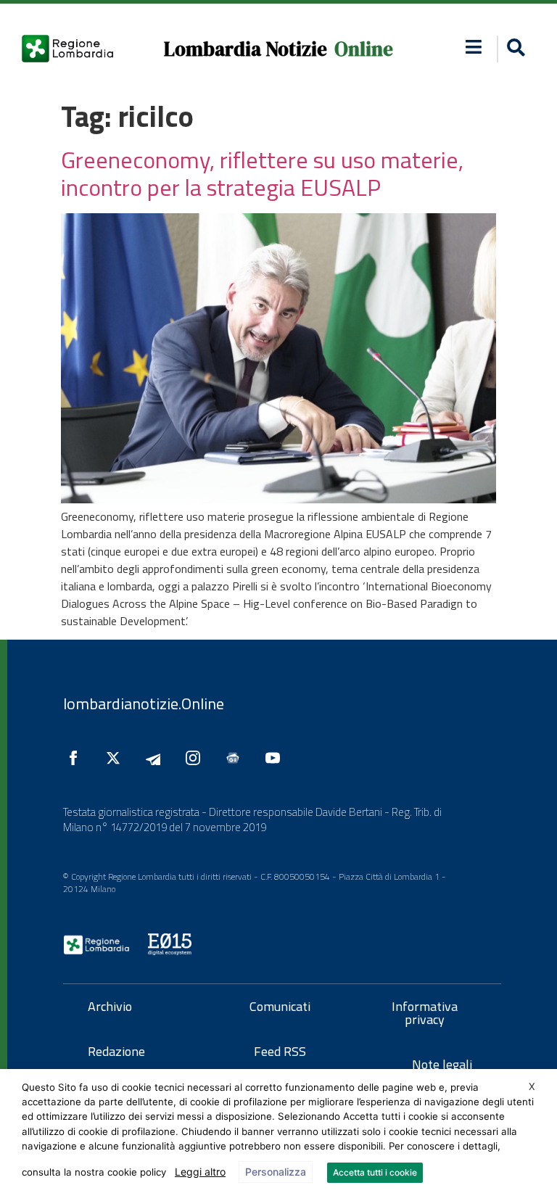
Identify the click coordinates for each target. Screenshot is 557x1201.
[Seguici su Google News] (236, 758)
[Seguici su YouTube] (276, 758)
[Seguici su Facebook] (77, 758)
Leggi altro (200, 1171)
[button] (473, 47)
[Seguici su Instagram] (196, 758)
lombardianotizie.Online (143, 703)
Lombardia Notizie (245, 49)
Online (363, 49)
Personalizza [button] (275, 1171)
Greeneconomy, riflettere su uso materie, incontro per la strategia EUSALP (262, 173)
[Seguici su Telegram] (157, 758)
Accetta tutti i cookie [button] (375, 1172)
